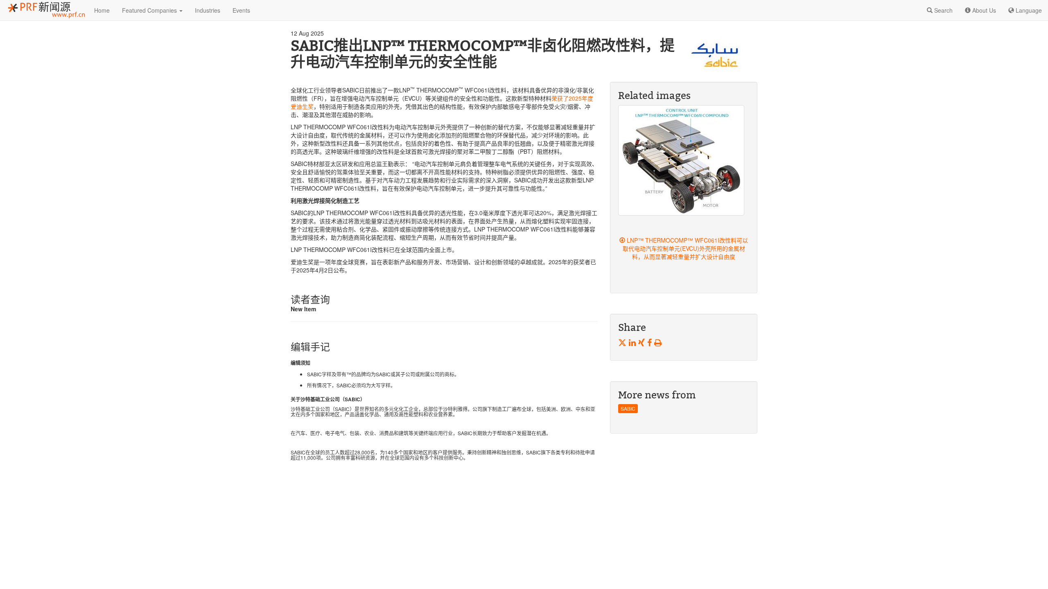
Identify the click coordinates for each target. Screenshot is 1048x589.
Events (241, 10)
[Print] (658, 343)
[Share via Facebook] (649, 343)
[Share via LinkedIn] (632, 343)
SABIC (628, 408)
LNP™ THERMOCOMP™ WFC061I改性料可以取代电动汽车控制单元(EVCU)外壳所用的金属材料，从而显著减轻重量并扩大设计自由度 (685, 248)
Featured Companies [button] (150, 10)
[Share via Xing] (641, 343)
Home (102, 10)
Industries (207, 10)
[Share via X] (622, 343)
